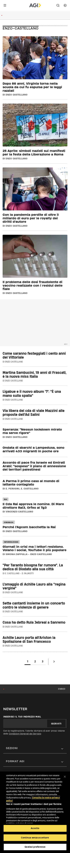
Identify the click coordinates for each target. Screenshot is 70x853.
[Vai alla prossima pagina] (54, 662)
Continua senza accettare (35, 837)
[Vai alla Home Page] (35, 5)
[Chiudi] (64, 776)
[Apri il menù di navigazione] (5, 5)
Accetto (35, 828)
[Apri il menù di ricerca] (58, 5)
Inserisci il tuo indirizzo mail (22, 717)
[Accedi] (65, 5)
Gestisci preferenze (35, 846)
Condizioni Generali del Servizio (25, 733)
